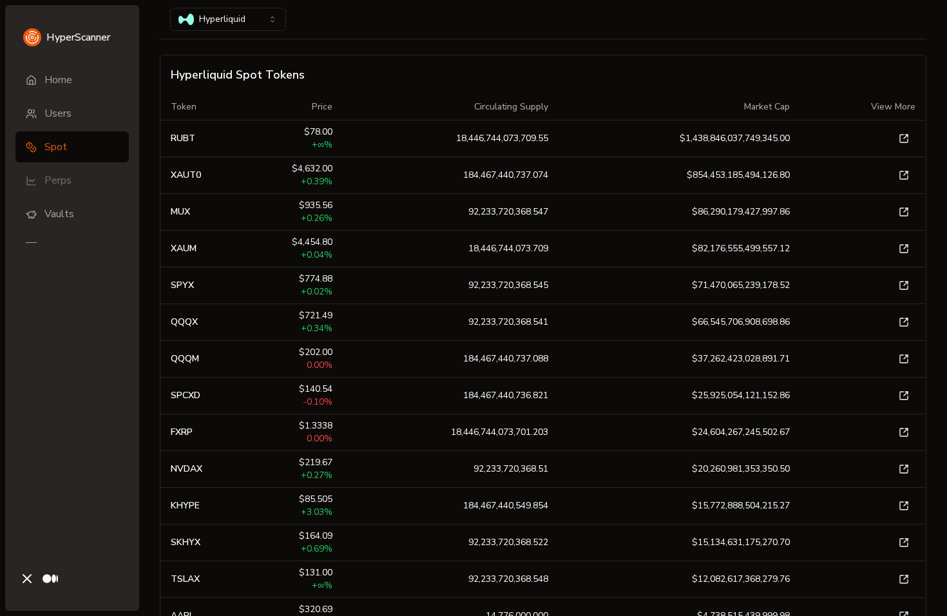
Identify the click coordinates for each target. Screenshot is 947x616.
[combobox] (228, 19)
